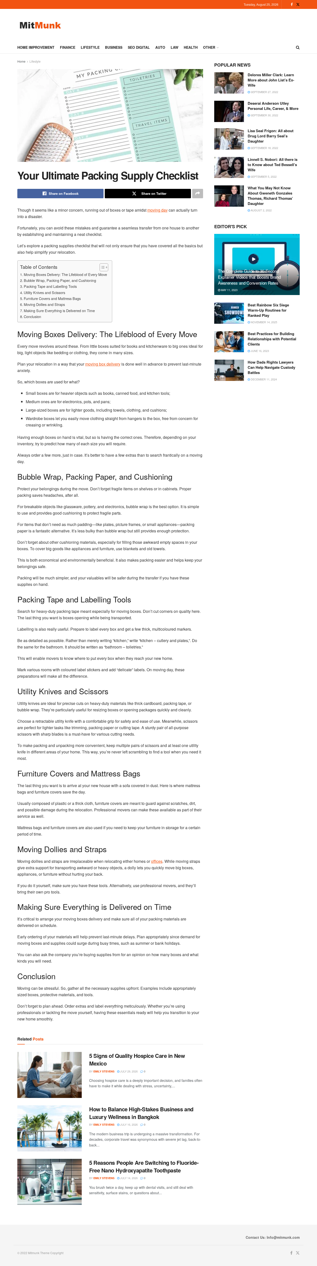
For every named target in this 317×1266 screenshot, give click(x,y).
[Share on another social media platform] (197, 193)
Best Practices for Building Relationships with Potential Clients (272, 339)
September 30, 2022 (264, 115)
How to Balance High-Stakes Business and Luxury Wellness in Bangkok (141, 1113)
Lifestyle (90, 47)
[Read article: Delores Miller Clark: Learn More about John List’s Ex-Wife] (229, 83)
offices (156, 861)
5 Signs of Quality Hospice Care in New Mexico (137, 1059)
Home (21, 61)
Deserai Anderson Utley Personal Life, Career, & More (273, 105)
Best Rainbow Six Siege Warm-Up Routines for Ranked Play (268, 310)
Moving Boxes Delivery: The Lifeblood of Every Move (65, 274)
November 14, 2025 (263, 322)
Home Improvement (35, 47)
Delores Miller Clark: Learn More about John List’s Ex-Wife (271, 80)
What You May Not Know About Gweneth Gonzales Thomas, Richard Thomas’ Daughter (270, 195)
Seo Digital (139, 47)
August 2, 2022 (261, 210)
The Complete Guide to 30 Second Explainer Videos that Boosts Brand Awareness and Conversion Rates (249, 277)
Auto (160, 47)
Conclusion (32, 316)
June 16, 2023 (259, 351)
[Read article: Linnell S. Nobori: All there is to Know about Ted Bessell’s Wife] (229, 167)
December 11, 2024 (263, 379)
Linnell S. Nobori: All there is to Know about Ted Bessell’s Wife (272, 165)
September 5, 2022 (263, 176)
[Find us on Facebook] (292, 4)
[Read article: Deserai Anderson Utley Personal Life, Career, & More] (229, 111)
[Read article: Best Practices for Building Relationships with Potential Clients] (229, 341)
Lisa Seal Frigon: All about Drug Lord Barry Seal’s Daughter (270, 136)
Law (174, 47)
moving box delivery (102, 364)
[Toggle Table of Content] (101, 267)
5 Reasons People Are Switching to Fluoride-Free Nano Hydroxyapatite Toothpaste (143, 1166)
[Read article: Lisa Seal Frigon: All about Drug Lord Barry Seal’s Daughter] (229, 138)
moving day (157, 210)
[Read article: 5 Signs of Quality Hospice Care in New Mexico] (49, 1075)
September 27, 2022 (264, 92)
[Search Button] (298, 47)
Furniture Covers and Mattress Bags (52, 298)
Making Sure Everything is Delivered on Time (59, 310)
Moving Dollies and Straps (44, 304)
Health (191, 47)
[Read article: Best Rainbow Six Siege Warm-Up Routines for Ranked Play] (229, 313)
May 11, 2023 (229, 290)
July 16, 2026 (128, 1124)
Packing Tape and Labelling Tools (50, 286)
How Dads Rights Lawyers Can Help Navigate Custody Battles (271, 367)
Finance (67, 47)
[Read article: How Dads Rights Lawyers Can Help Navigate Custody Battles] (229, 370)
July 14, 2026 (128, 1178)
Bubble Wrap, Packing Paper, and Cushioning (60, 280)
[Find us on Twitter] (298, 4)
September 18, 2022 (264, 148)
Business (113, 47)
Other (209, 47)
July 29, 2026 (128, 1071)
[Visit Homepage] (40, 25)
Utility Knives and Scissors (44, 292)
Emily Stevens (103, 1071)
